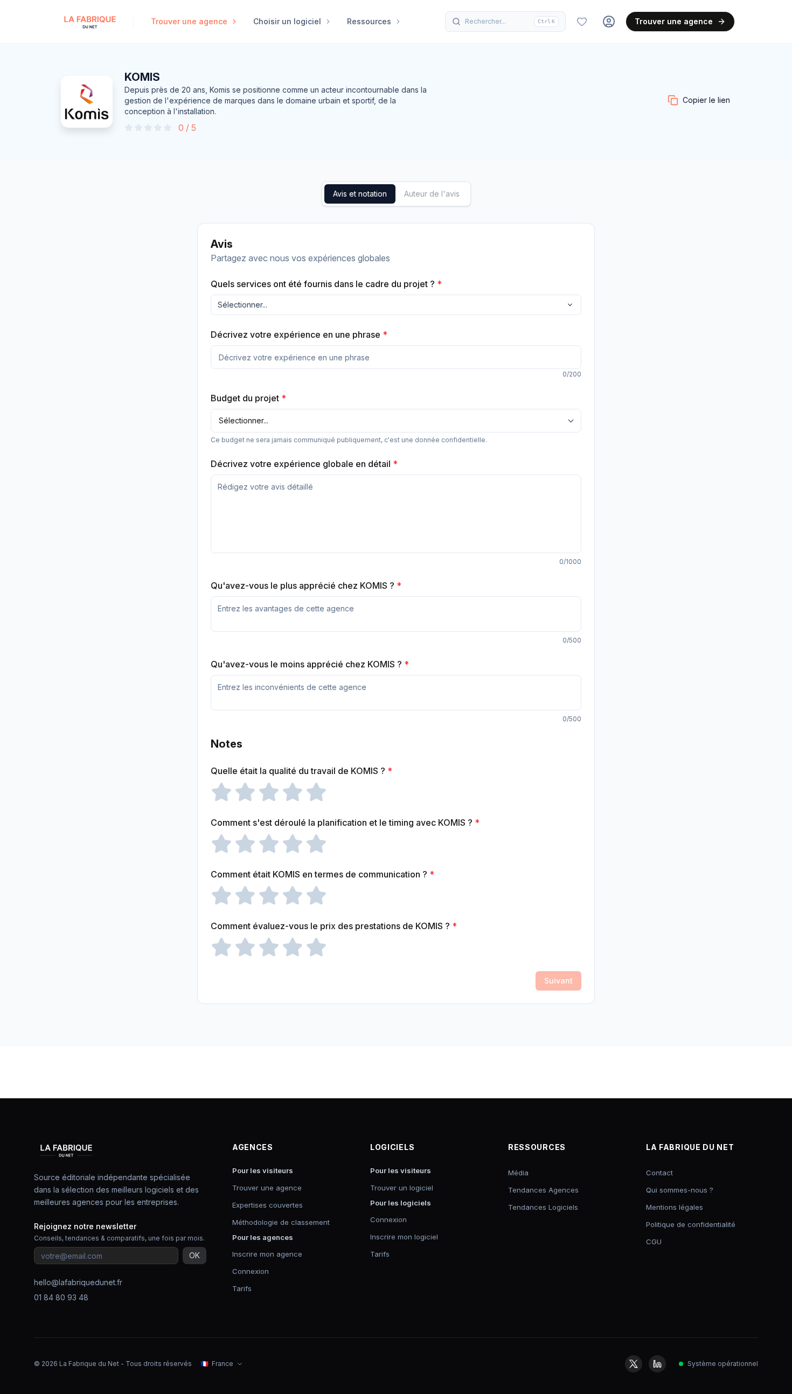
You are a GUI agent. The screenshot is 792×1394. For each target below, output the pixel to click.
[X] (633, 1363)
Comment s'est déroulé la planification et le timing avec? (345, 822)
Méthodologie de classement (281, 1222)
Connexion (250, 1271)
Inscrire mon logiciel (404, 1236)
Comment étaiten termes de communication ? (322, 874)
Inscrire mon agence (267, 1254)
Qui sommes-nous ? (679, 1190)
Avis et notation (360, 193)
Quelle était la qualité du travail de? (301, 770)
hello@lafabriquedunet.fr (78, 1282)
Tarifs (242, 1288)
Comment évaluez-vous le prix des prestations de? (334, 926)
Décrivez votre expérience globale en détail (304, 463)
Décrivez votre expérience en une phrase (299, 334)
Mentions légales (674, 1207)
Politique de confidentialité (690, 1224)
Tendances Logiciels (543, 1207)
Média (518, 1172)
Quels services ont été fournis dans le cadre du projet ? (326, 283)
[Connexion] (609, 21)
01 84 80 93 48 (61, 1297)
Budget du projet (248, 398)
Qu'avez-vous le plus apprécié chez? (306, 585)
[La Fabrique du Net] (90, 21)
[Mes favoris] (582, 21)
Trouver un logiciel (401, 1187)
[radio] (221, 792)
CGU (654, 1241)
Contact (659, 1172)
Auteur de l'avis (432, 193)
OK (194, 1255)
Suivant (558, 980)
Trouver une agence (674, 21)
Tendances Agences (543, 1190)
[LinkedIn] (657, 1363)
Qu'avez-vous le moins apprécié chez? (310, 664)
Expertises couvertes (267, 1205)
